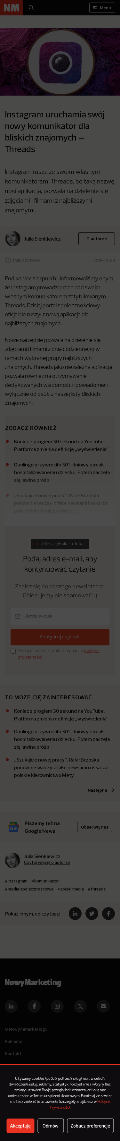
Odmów (51, 1126)
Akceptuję (20, 1126)
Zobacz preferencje (90, 1126)
